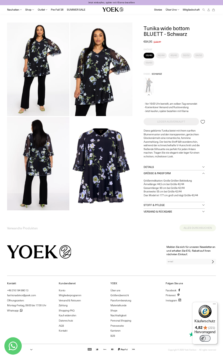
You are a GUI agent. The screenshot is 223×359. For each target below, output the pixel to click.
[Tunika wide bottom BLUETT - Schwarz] (149, 85)
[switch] (205, 338)
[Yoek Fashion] (113, 9)
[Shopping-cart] (213, 9)
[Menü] (214, 305)
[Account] (208, 9)
